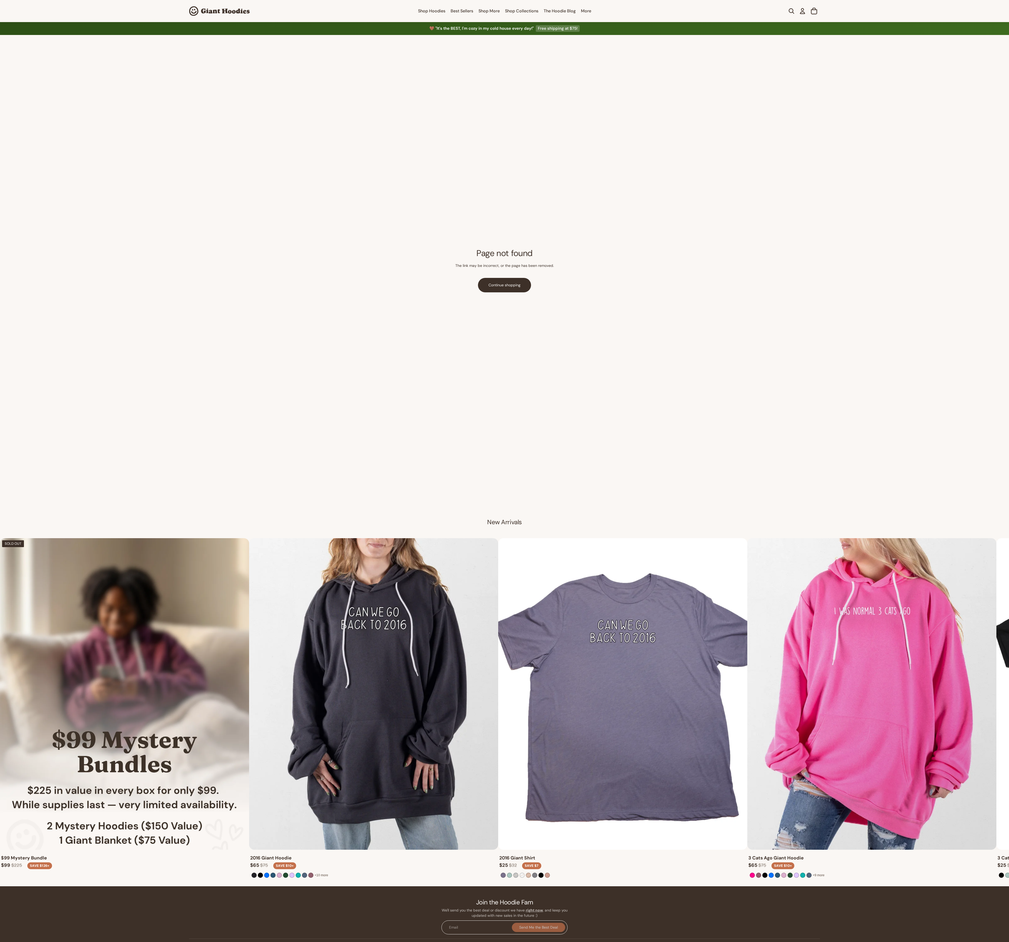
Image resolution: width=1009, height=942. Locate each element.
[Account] (802, 11)
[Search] (791, 11)
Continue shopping (504, 285)
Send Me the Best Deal (538, 927)
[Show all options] (321, 875)
